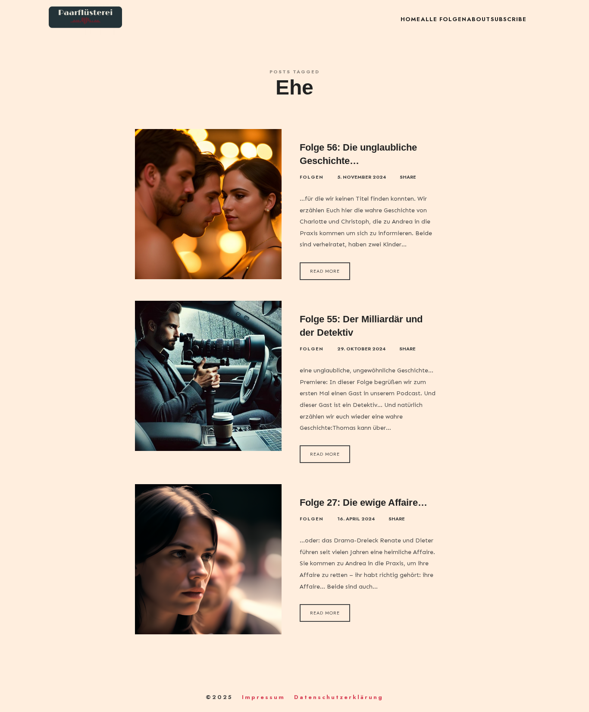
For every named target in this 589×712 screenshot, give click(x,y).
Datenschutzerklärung (338, 697)
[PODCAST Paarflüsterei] (85, 19)
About (478, 19)
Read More (325, 271)
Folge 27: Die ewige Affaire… (363, 502)
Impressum (263, 697)
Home (410, 19)
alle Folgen (444, 19)
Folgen (311, 177)
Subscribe (508, 19)
